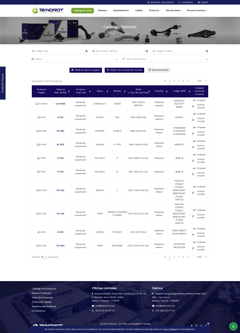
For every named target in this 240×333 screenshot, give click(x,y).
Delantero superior (159, 104)
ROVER (99, 118)
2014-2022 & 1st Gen (138, 214)
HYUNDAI (99, 131)
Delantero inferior (159, 131)
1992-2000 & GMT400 (138, 104)
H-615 (60, 232)
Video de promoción (42, 298)
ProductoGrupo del (81, 91)
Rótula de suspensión (80, 104)
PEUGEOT (100, 158)
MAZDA (100, 191)
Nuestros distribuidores (44, 307)
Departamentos (121, 11)
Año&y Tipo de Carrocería (138, 91)
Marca (100, 91)
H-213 (60, 118)
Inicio (113, 34)
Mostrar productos (45, 257)
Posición (159, 91)
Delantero (159, 158)
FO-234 (60, 191)
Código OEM (179, 91)
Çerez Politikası (170, 329)
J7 (117, 158)
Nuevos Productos (41, 293)
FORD (100, 214)
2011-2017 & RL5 (138, 232)
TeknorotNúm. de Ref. (60, 91)
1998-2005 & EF (138, 131)
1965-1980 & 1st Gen (138, 158)
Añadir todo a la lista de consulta (125, 70)
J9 (117, 172)
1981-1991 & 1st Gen (138, 172)
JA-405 (60, 145)
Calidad (138, 11)
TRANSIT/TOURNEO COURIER (117, 214)
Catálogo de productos (44, 289)
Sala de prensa (173, 11)
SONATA (117, 131)
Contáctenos (38, 311)
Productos (154, 11)
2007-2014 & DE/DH (138, 191)
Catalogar (125, 34)
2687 (199, 81)
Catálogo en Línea (83, 11)
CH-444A (60, 104)
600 (117, 118)
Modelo (117, 91)
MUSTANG (117, 246)
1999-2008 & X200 (138, 145)
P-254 (60, 158)
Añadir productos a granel (87, 70)
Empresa (102, 11)
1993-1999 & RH (138, 118)
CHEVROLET (99, 104)
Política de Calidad (41, 302)
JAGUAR (100, 145)
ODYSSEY (117, 232)
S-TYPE (117, 145)
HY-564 (60, 131)
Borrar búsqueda (160, 70)
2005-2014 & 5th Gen (138, 246)
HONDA (100, 232)
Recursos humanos (196, 11)
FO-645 (60, 246)
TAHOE (117, 104)
